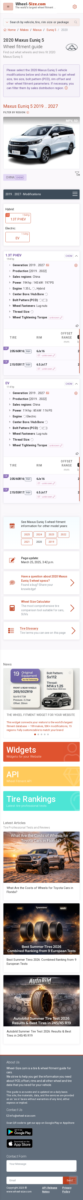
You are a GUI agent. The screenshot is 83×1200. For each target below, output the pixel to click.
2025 (27, 534)
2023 (51, 534)
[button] (41, 22)
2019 (51, 541)
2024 (39, 534)
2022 (63, 534)
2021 (27, 541)
